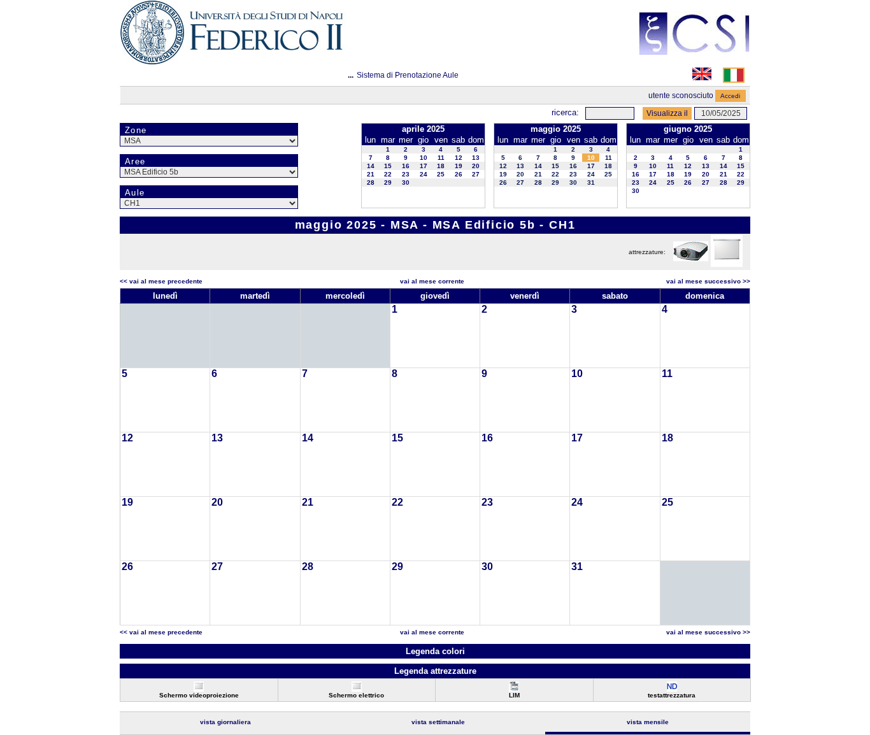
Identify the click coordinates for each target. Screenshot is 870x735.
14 (370, 165)
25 (441, 174)
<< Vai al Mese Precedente (161, 281)
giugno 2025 (688, 129)
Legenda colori (435, 651)
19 (458, 165)
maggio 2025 (556, 129)
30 (406, 182)
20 (476, 165)
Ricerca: (565, 112)
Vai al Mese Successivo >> (708, 281)
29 (388, 182)
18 (441, 165)
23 (406, 174)
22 (388, 174)
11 (441, 157)
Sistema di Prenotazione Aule (408, 75)
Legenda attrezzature (435, 671)
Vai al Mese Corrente (432, 281)
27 (476, 174)
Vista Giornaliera (225, 721)
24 (423, 174)
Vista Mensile (648, 721)
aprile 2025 (423, 129)
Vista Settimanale (438, 721)
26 (458, 174)
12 (458, 157)
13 (476, 157)
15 (388, 165)
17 (423, 165)
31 (591, 182)
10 (423, 157)
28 (370, 182)
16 (406, 165)
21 (370, 174)
